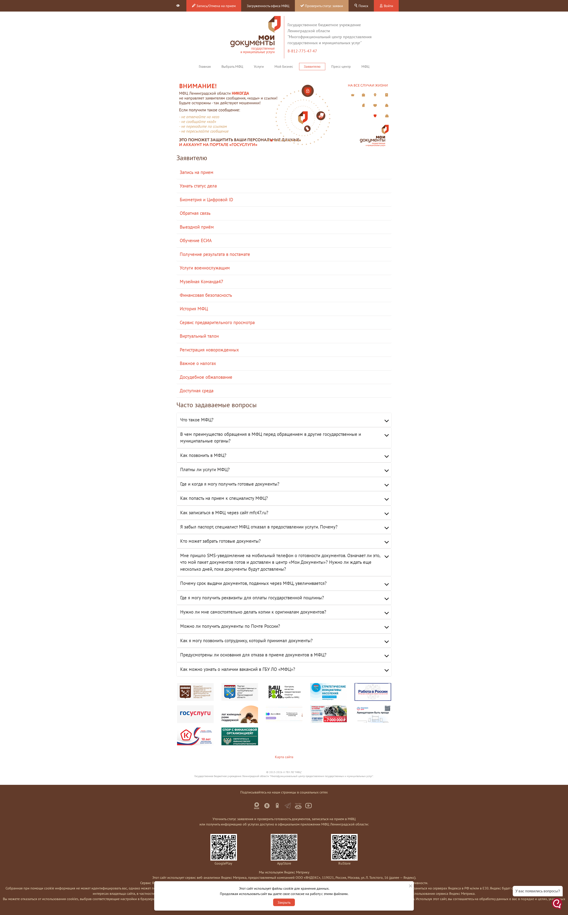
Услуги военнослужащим (205, 268)
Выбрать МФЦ (232, 66)
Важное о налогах (198, 363)
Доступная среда (196, 391)
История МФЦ (194, 309)
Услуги (259, 66)
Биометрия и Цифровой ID (206, 200)
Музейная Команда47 (201, 282)
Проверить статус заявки (323, 6)
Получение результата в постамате (215, 254)
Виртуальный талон (199, 336)
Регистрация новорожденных (209, 350)
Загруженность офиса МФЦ (268, 6)
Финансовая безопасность (206, 295)
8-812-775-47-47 (303, 51)
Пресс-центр (341, 66)
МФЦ (365, 66)
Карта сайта (284, 757)
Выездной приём (197, 227)
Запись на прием (196, 172)
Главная (205, 66)
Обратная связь (195, 213)
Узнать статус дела (198, 186)
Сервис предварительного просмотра (217, 322)
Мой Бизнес (283, 66)
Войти (388, 6)
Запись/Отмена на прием (215, 6)
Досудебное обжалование (206, 377)
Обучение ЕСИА (196, 240)
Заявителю (312, 66)
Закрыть (284, 902)
